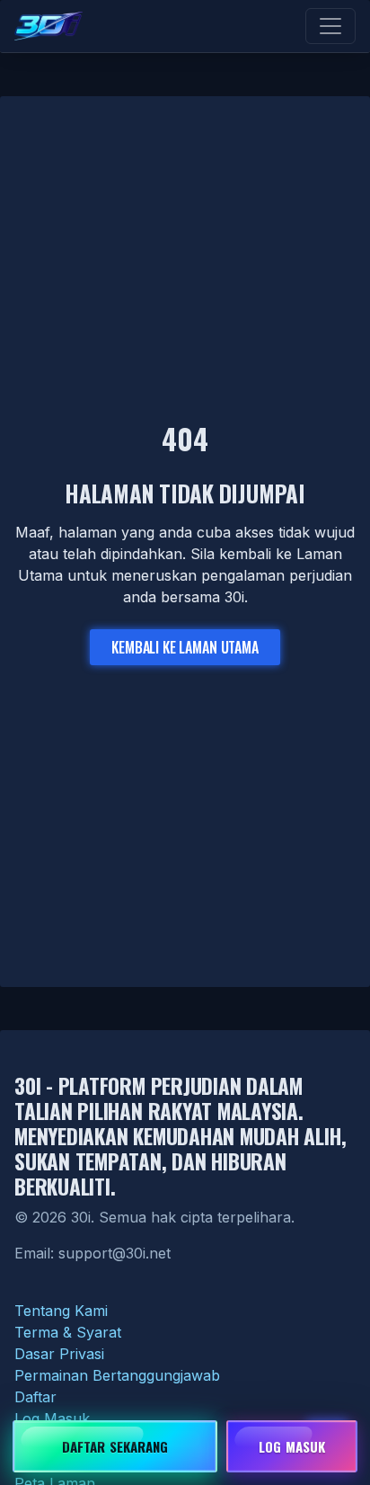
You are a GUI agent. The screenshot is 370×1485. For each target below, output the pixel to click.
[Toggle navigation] (330, 26)
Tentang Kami (61, 1311)
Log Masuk (52, 1418)
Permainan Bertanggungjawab (117, 1375)
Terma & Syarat (67, 1332)
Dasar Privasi (59, 1354)
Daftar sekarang (115, 1446)
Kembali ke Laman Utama (184, 647)
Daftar (35, 1397)
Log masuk (292, 1446)
